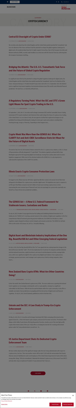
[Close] (73, 395)
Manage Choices (4, 404)
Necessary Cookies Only (67, 404)
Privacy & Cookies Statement (6, 401)
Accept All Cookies (55, 404)
